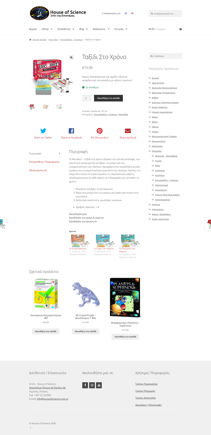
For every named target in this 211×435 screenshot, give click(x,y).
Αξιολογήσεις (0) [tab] (38, 170)
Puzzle (158, 161)
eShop (45, 29)
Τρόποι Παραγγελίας (146, 384)
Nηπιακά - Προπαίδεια (166, 156)
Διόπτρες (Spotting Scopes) (165, 102)
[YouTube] (99, 385)
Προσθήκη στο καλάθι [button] (46, 331)
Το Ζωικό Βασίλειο (78, 248)
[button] (71, 57)
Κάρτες (155, 126)
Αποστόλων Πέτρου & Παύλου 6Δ (47, 387)
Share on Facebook (71, 137)
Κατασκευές (161, 190)
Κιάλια (155, 131)
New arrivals (158, 83)
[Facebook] (85, 385)
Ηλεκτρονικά (161, 185)
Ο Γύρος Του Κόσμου (104, 248)
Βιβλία (155, 97)
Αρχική (33, 29)
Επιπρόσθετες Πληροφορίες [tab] (44, 161)
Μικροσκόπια (158, 141)
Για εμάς (118, 29)
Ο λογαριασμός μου (111, 13)
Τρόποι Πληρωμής (145, 391)
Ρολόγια (156, 204)
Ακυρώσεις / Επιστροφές (148, 405)
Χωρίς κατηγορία (160, 219)
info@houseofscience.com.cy (52, 399)
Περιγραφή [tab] (35, 153)
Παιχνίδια (53, 39)
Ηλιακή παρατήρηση (162, 112)
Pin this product (99, 137)
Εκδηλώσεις (99, 29)
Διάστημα (160, 170)
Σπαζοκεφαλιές (162, 199)
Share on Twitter (43, 137)
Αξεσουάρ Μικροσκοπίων (164, 88)
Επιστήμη (160, 175)
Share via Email (128, 137)
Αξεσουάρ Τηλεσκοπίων (163, 92)
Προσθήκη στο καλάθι (108, 98)
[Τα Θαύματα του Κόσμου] (130, 241)
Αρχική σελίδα (39, 39)
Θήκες (155, 117)
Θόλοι (155, 122)
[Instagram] (92, 385)
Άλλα (157, 165)
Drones (155, 78)
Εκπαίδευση (64, 29)
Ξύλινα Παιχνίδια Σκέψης (167, 194)
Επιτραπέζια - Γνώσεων (71, 39)
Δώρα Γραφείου (160, 107)
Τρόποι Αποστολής (145, 398)
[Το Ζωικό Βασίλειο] (80, 241)
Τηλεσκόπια (158, 209)
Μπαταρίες (157, 146)
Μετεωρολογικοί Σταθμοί (164, 136)
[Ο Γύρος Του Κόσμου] (105, 241)
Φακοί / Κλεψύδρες (161, 214)
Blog (81, 29)
